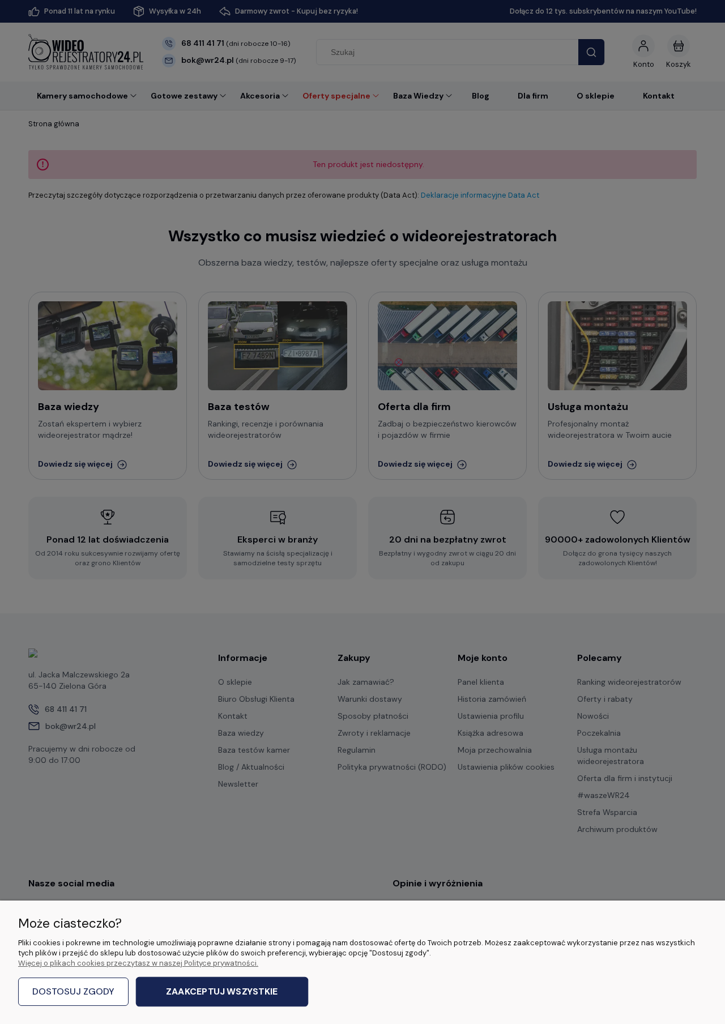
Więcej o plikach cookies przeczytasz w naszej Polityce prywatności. (138, 963)
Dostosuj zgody (73, 991)
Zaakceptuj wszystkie (222, 992)
